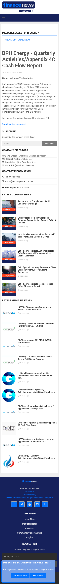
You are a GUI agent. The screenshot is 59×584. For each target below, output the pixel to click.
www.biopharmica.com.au (16, 187)
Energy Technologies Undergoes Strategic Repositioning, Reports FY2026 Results (37, 220)
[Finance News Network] (18, 6)
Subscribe (49, 143)
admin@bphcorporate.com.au (18, 181)
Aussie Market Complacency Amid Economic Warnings (34, 202)
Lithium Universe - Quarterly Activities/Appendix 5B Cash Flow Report (37, 391)
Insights (29, 537)
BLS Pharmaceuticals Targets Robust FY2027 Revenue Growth (35, 285)
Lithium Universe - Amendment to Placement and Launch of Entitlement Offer (35, 375)
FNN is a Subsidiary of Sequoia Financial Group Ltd (29, 497)
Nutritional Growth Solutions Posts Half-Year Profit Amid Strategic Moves (36, 235)
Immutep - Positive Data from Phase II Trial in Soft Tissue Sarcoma (35, 358)
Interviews (29, 528)
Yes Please (38, 575)
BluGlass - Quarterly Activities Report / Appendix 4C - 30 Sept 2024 (36, 407)
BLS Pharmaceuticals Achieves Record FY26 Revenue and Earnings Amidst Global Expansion (36, 253)
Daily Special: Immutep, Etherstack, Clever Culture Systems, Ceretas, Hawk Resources (37, 269)
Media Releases (12, 32)
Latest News (30, 519)
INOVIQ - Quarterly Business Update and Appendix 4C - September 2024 (36, 440)
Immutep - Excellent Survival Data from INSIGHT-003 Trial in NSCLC (36, 325)
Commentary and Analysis (29, 533)
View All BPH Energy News (17, 39)
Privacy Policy (29, 494)
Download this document (14, 124)
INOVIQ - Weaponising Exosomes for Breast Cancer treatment (35, 308)
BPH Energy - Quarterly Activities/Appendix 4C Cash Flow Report (37, 457)
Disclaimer (29, 491)
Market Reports (29, 524)
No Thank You (20, 575)
